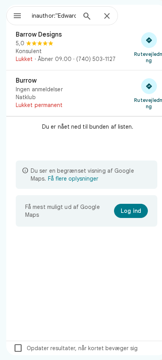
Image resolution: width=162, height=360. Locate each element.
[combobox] (54, 15)
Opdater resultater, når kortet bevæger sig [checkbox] (75, 348)
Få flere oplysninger (73, 178)
